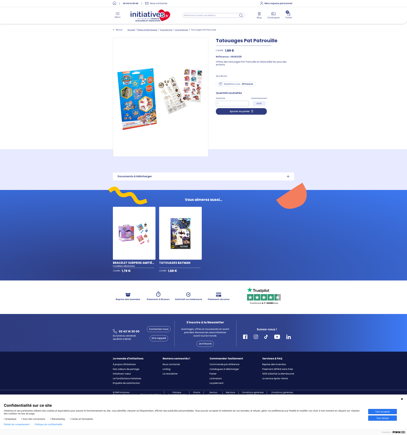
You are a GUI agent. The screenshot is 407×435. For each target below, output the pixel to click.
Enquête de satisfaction (126, 383)
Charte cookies (197, 393)
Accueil (131, 30)
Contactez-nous (159, 329)
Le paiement (217, 383)
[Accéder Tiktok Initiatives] (266, 337)
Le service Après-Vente (275, 378)
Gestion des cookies (213, 393)
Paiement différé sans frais (277, 369)
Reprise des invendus (274, 364)
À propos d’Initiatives (124, 364)
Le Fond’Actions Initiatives (127, 378)
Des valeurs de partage (126, 369)
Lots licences (181, 30)
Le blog (166, 369)
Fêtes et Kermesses (147, 30)
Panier (213, 373)
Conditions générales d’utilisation (253, 393)
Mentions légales (230, 393)
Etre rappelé (159, 338)
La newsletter (170, 373)
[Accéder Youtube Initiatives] (277, 337)
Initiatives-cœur (122, 373)
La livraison (216, 378)
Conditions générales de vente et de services (282, 393)
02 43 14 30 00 (130, 3)
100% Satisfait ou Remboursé (278, 373)
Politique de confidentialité (177, 393)
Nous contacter (171, 364)
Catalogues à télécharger (224, 369)
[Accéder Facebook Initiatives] (245, 337)
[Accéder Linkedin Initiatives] (288, 337)
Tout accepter (382, 411)
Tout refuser (382, 418)
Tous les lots (166, 30)
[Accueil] (114, 3)
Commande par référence (224, 364)
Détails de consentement (17, 424)
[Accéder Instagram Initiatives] (256, 337)
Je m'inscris (205, 343)
